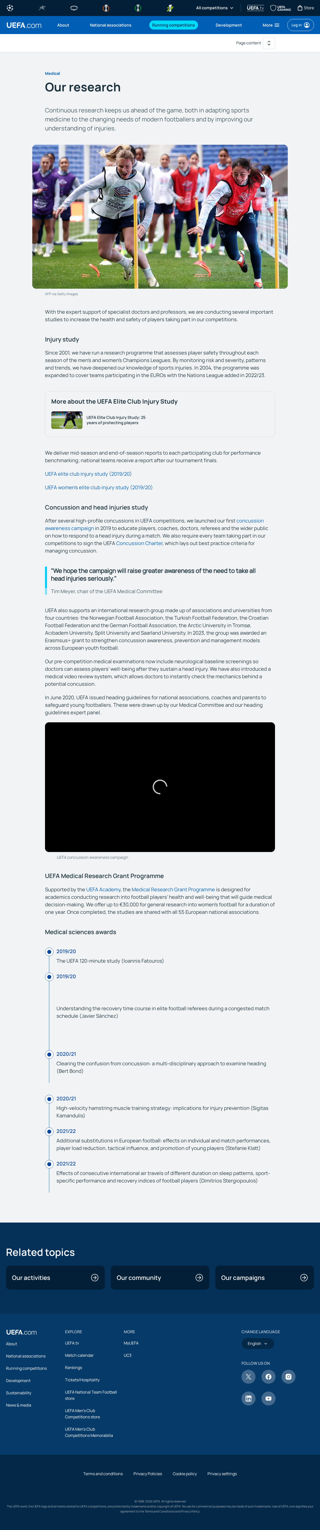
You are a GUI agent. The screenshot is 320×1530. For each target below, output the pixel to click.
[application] (160, 787)
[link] (63, 25)
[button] (271, 25)
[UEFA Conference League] (138, 7)
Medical (52, 73)
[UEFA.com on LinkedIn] (249, 1404)
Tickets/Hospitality (82, 1380)
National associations (26, 1356)
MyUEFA (131, 1343)
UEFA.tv (72, 1343)
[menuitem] (67, 25)
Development (18, 1380)
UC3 (128, 1355)
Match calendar (79, 1355)
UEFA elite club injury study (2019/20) (88, 473)
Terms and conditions (103, 1473)
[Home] (21, 1332)
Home (24, 25)
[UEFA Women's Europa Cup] (170, 7)
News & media (18, 1405)
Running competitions (26, 1368)
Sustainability (18, 1393)
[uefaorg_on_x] (249, 1382)
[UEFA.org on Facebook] (269, 1382)
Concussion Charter (139, 543)
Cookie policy (185, 1473)
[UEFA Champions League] (10, 7)
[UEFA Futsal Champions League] (42, 7)
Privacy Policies (148, 1473)
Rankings (73, 1367)
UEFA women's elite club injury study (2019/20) (99, 487)
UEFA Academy (103, 889)
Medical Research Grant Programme (173, 889)
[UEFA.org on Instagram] (289, 1382)
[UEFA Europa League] (106, 7)
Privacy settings (222, 1473)
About (11, 1343)
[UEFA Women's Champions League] (74, 7)
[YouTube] (269, 1404)
